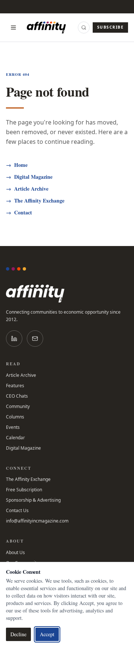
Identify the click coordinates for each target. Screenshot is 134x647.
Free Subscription (24, 490)
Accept (47, 634)
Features (15, 386)
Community (18, 407)
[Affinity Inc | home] (46, 27)
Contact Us (17, 511)
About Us (15, 553)
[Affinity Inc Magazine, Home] (67, 294)
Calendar (15, 438)
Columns (15, 417)
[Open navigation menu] (13, 27)
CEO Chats (17, 396)
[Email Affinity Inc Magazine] (35, 338)
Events (13, 427)
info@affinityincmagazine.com (37, 521)
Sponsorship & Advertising (33, 500)
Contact (19, 212)
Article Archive (27, 189)
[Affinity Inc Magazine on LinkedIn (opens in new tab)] (14, 338)
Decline (18, 634)
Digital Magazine (29, 177)
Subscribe (110, 27)
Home (17, 165)
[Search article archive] (84, 27)
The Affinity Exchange (35, 200)
